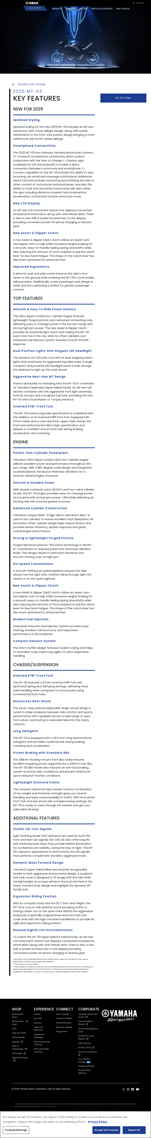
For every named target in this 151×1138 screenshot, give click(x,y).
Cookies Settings (16, 1130)
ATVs (14, 1028)
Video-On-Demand (39, 1029)
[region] (75, 1124)
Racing (37, 1022)
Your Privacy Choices (84, 1060)
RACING (83, 8)
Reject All (134, 1130)
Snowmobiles (18, 1037)
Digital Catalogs (20, 1057)
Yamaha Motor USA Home (87, 1016)
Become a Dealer (64, 1027)
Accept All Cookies (106, 1130)
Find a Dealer (62, 1014)
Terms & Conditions (88, 1052)
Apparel (16, 1041)
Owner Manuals (63, 1022)
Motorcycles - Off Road (20, 1023)
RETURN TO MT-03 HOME (31, 84)
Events (37, 1014)
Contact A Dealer (64, 1018)
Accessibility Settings (84, 1071)
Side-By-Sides (19, 1033)
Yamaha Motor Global (85, 1023)
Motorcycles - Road (18, 1016)
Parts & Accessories (17, 1047)
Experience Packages (39, 1036)
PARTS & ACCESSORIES (101, 8)
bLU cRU (38, 1018)
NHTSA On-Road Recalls (86, 1037)
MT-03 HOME (123, 97)
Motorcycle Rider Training (42, 1043)
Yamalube (17, 1053)
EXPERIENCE (71, 8)
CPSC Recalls (84, 1043)
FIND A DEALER (122, 8)
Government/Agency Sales (88, 1030)
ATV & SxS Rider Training (41, 1050)
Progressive (61, 1031)
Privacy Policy (85, 1047)
